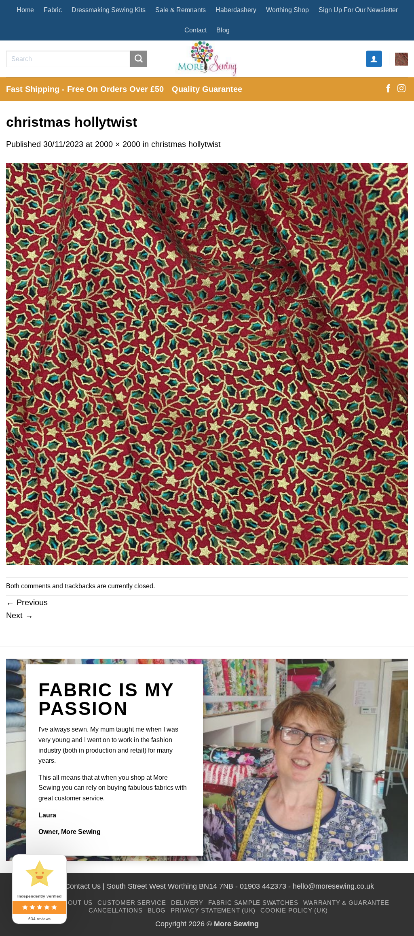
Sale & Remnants (180, 9)
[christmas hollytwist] (207, 363)
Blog (223, 30)
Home (25, 9)
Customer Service (131, 902)
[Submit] (138, 59)
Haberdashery (235, 9)
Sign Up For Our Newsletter (358, 9)
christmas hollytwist (186, 144)
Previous (27, 602)
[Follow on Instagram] (401, 89)
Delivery (187, 902)
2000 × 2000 (117, 144)
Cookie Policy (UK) (294, 910)
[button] (374, 59)
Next (19, 615)
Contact (195, 30)
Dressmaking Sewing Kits (109, 9)
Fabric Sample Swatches (253, 902)
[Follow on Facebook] (388, 89)
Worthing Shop (287, 9)
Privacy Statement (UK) (213, 910)
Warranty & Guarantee (346, 902)
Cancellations (116, 910)
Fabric (53, 9)
